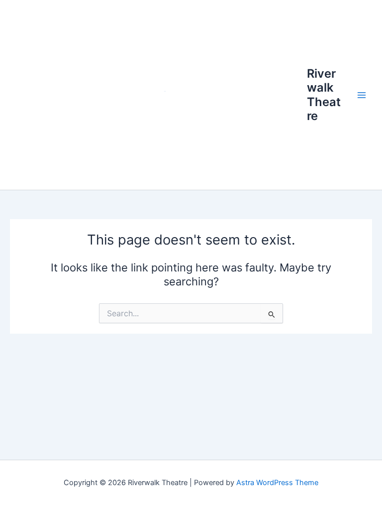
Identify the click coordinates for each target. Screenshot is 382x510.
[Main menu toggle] (361, 95)
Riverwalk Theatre (324, 94)
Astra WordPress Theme (277, 482)
